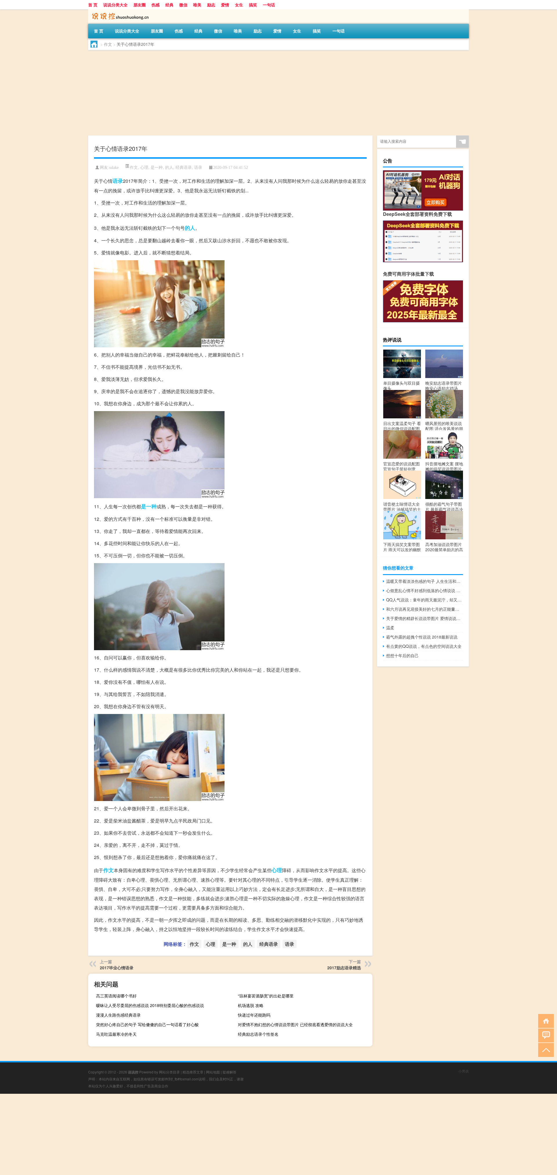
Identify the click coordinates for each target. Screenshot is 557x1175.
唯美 (197, 5)
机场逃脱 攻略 (250, 1005)
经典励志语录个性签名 (258, 1034)
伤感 (155, 5)
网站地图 (213, 1071)
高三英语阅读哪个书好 (116, 996)
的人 (169, 167)
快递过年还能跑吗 (254, 1015)
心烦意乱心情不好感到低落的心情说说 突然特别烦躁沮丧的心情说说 (424, 590)
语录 (198, 167)
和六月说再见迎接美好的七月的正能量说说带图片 (424, 609)
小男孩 (463, 1071)
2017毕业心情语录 (116, 967)
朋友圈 (139, 5)
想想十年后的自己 (402, 655)
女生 (239, 5)
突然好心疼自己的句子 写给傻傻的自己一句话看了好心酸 (147, 1024)
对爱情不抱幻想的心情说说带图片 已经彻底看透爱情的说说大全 (295, 1024)
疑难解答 (229, 1071)
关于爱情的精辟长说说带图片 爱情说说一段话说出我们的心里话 (424, 618)
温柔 (390, 627)
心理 (144, 167)
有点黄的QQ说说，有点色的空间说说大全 (424, 646)
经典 (169, 5)
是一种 (157, 167)
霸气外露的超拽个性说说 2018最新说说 (421, 637)
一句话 (269, 5)
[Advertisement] (262, 93)
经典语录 (184, 167)
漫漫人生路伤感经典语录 (118, 1015)
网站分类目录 (169, 1071)
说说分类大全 (115, 5)
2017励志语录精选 (344, 967)
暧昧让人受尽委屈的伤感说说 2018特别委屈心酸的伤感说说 (150, 1005)
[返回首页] (544, 1020)
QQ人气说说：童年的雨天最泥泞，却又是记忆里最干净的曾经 (424, 600)
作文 (108, 44)
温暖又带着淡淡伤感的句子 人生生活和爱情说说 (424, 581)
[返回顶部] (544, 1049)
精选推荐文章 (192, 1071)
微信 (183, 5)
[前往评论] (544, 1035)
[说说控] (118, 11)
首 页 (92, 5)
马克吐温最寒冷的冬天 (116, 1034)
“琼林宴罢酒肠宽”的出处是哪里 (266, 996)
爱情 (225, 5)
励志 (211, 5)
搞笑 (253, 5)
